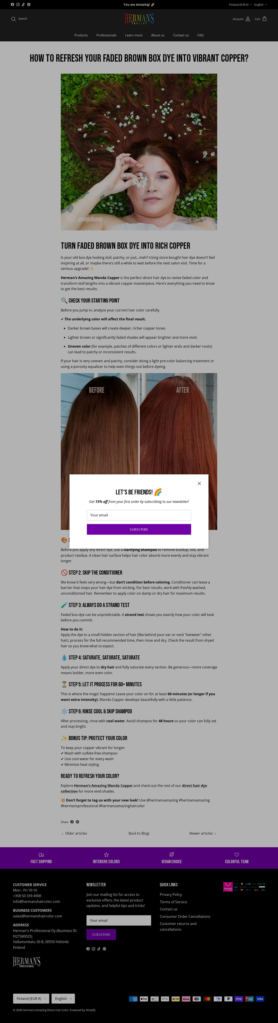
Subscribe (139, 529)
